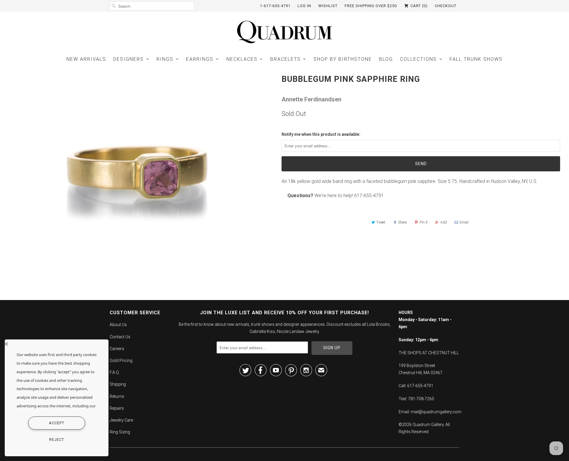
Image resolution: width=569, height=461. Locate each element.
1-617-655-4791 (275, 6)
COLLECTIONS (418, 59)
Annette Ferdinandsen (311, 99)
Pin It (424, 222)
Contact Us (120, 336)
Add (443, 222)
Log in (304, 6)
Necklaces (242, 59)
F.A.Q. (115, 372)
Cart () (418, 6)
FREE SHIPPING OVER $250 (371, 6)
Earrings (199, 59)
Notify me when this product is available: (321, 134)
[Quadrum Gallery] (284, 32)
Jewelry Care (121, 420)
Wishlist (328, 6)
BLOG (386, 59)
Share (402, 222)
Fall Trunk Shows (476, 59)
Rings (164, 59)
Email (464, 222)
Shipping (118, 384)
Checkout (445, 6)
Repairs (117, 408)
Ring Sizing (120, 432)
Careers (117, 348)
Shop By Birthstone (343, 59)
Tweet (380, 222)
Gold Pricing (121, 360)
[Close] (55, 344)
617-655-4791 (369, 195)
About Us (118, 324)
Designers (128, 59)
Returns (117, 396)
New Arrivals (86, 59)
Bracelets (285, 59)
